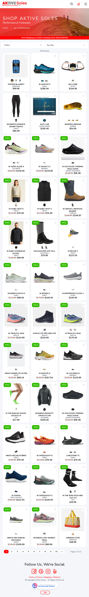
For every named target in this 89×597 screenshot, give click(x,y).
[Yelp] (54, 571)
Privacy (39, 577)
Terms (31, 577)
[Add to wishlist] (27, 56)
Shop (5, 28)
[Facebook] (34, 571)
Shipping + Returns (52, 577)
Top (45, 592)
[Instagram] (47, 571)
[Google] (41, 571)
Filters (7, 45)
